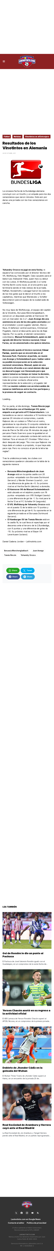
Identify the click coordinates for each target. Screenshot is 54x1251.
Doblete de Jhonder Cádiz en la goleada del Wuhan (22, 1069)
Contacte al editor (16, 1223)
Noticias (17, 137)
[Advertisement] (27, 27)
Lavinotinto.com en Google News (26, 1219)
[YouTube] (32, 1212)
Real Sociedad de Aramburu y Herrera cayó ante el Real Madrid (27, 1126)
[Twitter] (16, 1212)
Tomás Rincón (10, 555)
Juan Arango (38, 551)
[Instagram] (27, 1212)
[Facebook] (22, 1212)
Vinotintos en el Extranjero (37, 137)
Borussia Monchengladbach (16, 551)
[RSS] (38, 1212)
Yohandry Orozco (28, 555)
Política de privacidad (36, 1223)
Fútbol (7, 137)
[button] (4, 61)
